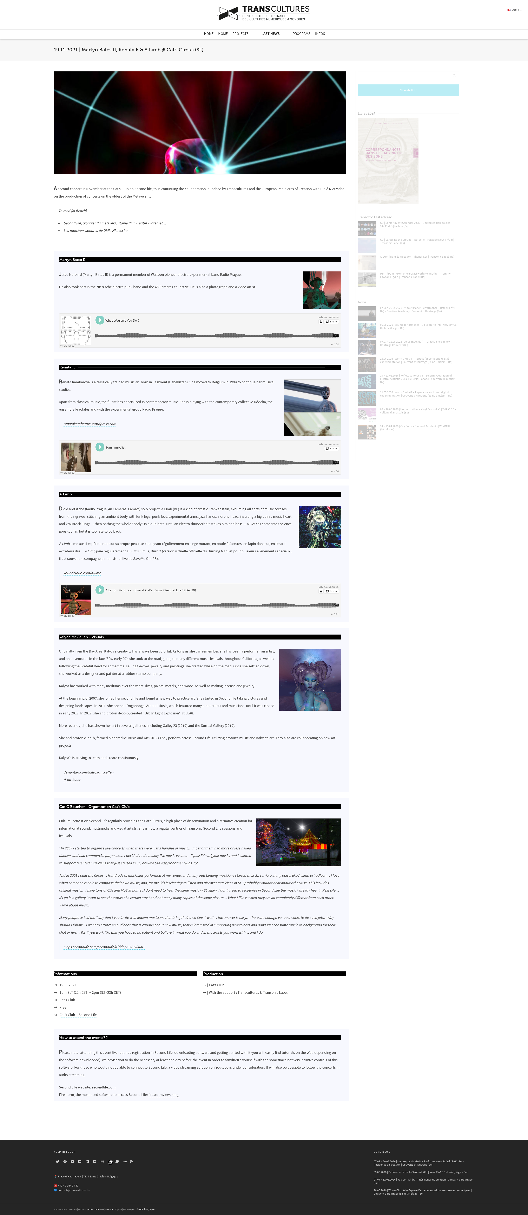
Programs (301, 33)
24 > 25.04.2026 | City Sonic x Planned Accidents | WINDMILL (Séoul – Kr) (416, 428)
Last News (271, 33)
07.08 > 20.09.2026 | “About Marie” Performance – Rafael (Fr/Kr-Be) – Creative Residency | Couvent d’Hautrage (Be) (418, 309)
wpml (152, 1209)
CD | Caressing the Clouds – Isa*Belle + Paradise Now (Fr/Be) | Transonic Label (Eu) (417, 241)
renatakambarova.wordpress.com (90, 424)
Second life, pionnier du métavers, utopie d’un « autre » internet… (115, 223)
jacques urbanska (95, 1209)
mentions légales (113, 1209)
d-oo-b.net (72, 779)
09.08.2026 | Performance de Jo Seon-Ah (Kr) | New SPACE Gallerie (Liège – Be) (421, 1172)
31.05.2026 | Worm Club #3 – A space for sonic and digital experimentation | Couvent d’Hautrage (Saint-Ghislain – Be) (416, 394)
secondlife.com (104, 1087)
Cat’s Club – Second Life (78, 1014)
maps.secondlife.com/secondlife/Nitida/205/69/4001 (104, 947)
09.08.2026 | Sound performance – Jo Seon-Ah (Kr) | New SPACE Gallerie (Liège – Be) (418, 326)
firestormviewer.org (163, 1094)
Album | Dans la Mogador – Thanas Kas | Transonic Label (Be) (417, 256)
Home (208, 33)
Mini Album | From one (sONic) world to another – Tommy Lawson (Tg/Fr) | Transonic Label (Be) (415, 275)
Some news (382, 1152)
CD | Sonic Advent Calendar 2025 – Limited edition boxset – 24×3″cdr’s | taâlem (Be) (416, 224)
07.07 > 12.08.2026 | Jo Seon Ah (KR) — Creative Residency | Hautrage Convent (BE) (415, 343)
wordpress (131, 1209)
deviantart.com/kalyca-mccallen (88, 772)
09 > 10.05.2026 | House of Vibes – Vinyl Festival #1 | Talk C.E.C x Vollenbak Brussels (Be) (418, 411)
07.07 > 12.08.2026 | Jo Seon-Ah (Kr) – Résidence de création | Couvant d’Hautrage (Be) (423, 1181)
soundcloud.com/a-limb (82, 573)
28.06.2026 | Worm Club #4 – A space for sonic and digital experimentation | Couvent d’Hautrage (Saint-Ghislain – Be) (416, 360)
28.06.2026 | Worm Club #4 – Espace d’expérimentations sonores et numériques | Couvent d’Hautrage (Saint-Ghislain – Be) (423, 1192)
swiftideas (143, 1209)
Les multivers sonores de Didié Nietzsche (95, 230)
